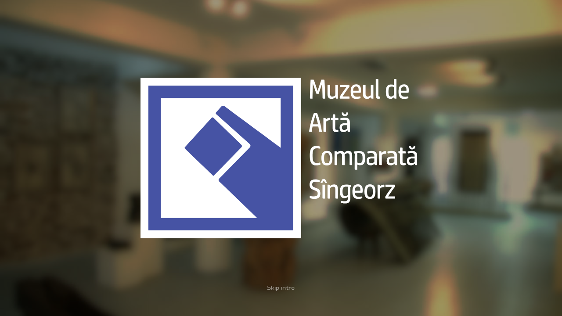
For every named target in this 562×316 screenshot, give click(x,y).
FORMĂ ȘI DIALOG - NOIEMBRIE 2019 (65, 195)
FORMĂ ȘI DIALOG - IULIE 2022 (60, 128)
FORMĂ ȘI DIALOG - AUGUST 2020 (62, 180)
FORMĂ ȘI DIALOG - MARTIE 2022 (62, 143)
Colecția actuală (175, 18)
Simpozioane (240, 18)
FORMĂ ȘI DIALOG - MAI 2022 (58, 135)
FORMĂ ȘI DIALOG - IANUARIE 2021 (64, 173)
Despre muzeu (130, 18)
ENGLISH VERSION (508, 305)
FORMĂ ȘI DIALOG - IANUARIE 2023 (64, 106)
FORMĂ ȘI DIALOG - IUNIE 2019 (59, 203)
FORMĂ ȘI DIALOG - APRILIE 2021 (62, 165)
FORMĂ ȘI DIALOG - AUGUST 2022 (62, 120)
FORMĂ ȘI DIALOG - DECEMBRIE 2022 (67, 113)
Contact (274, 18)
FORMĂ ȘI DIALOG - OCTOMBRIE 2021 (66, 150)
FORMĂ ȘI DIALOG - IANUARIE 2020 (64, 188)
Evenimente (89, 18)
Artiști (209, 18)
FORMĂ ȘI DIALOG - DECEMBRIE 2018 (66, 210)
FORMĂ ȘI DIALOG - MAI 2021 (57, 158)
